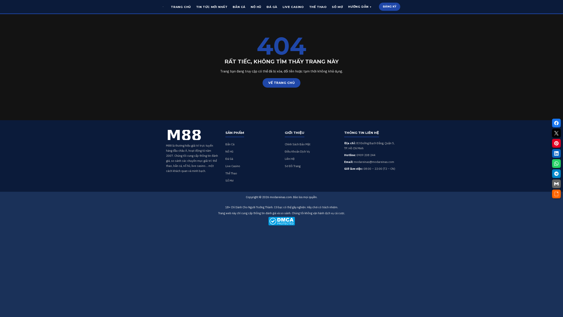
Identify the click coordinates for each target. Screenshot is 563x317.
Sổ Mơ (229, 180)
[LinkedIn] (556, 153)
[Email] (556, 183)
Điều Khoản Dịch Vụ (297, 151)
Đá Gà (229, 159)
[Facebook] (556, 123)
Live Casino (232, 166)
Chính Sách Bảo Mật (297, 144)
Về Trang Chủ (281, 83)
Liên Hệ (289, 159)
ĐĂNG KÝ (390, 6)
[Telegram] (556, 173)
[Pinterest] (556, 143)
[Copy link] (556, 194)
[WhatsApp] (556, 163)
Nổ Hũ (229, 151)
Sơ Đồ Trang (292, 166)
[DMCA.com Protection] (281, 221)
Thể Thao (231, 173)
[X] (556, 133)
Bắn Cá (229, 144)
